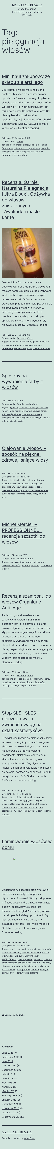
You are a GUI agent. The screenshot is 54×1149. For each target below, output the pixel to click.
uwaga (33, 811)
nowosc (29, 562)
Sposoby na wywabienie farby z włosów (22, 381)
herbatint (45, 148)
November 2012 (10, 1108)
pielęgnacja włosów (11, 151)
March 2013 (8, 1091)
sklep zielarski (28, 151)
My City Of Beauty (27, 5)
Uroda (20, 141)
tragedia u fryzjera (30, 417)
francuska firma (17, 562)
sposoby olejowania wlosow (34, 490)
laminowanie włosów (31, 952)
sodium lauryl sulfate (27, 807)
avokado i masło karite (20, 341)
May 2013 (7, 1082)
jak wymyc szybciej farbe (34, 411)
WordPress (29, 1138)
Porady (20, 404)
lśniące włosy (27, 480)
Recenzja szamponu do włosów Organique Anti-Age (26, 601)
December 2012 (10, 1104)
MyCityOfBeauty (9, 959)
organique (6, 682)
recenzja (26, 565)
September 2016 (10, 1057)
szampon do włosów (11, 811)
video (28, 493)
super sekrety (8, 493)
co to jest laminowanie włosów (36, 949)
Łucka (17, 956)
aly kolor (14, 407)
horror (18, 411)
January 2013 (9, 1099)
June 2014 (7, 1061)
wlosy (29, 348)
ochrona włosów (30, 962)
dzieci (12, 797)
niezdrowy (7, 800)
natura (29, 679)
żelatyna (34, 973)
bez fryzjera (15, 949)
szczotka (35, 565)
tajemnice (20, 493)
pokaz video (27, 487)
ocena (46, 679)
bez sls (33, 145)
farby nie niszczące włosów (27, 148)
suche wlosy (20, 348)
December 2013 (10, 1070)
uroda (27, 969)
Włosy (30, 338)
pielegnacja (36, 483)
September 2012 (10, 1117)
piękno (29, 800)
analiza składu (22, 145)
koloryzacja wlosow (11, 414)
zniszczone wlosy (41, 348)
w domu (35, 969)
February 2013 (9, 1095)
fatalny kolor (8, 411)
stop (41, 807)
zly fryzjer (19, 421)
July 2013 (7, 1074)
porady (20, 969)
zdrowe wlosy (20, 155)
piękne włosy (24, 483)
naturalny (38, 679)
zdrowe (12, 973)
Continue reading (28, 128)
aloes (12, 145)
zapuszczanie (44, 811)
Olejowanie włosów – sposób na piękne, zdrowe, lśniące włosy (25, 454)
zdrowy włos (23, 973)
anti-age (14, 679)
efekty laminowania (11, 952)
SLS (37, 804)
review (14, 685)
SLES (31, 804)
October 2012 (9, 1112)
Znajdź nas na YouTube (13, 1015)
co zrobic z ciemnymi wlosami (33, 407)
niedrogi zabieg (25, 959)
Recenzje (21, 338)
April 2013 (7, 1087)
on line (13, 483)
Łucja (10, 956)
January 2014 (9, 1065)
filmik (16, 480)
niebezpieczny (37, 797)
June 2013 (7, 1078)
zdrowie (32, 685)
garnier (36, 341)
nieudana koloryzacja (32, 414)
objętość (38, 959)
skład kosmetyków (19, 804)
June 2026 (7, 1052)
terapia (26, 811)
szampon (22, 685)
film (11, 480)
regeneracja (7, 348)
